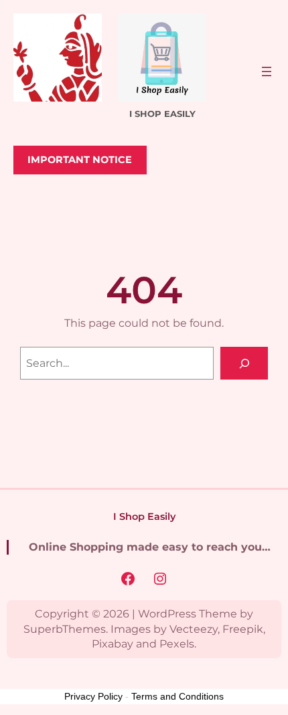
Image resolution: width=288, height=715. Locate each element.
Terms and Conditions (177, 696)
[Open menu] (267, 71)
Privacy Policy (93, 696)
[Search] (244, 363)
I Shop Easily (144, 517)
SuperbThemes (64, 629)
